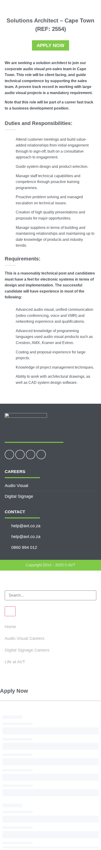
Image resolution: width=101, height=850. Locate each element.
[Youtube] (41, 454)
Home (10, 626)
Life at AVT (15, 661)
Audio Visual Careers (24, 638)
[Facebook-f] (9, 454)
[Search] (10, 611)
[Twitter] (20, 454)
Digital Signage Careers (27, 650)
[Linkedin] (30, 454)
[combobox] (50, 595)
